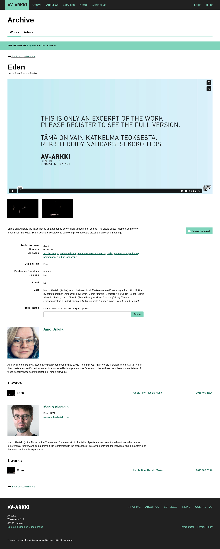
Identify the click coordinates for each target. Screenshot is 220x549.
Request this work (201, 231)
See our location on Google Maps (25, 527)
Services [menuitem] (69, 4)
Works (14, 32)
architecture (49, 253)
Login (197, 4)
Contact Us (204, 506)
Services (170, 506)
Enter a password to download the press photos (66, 308)
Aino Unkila (53, 329)
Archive (135, 506)
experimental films (66, 253)
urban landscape (68, 257)
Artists (28, 32)
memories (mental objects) (92, 253)
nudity (110, 253)
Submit (137, 314)
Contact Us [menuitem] (99, 4)
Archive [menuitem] (36, 4)
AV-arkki (17, 5)
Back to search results (23, 56)
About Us (152, 506)
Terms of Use (187, 527)
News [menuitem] (83, 4)
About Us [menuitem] (52, 4)
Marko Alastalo (56, 407)
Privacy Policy (205, 527)
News (186, 506)
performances (50, 257)
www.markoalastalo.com (56, 417)
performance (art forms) (126, 253)
